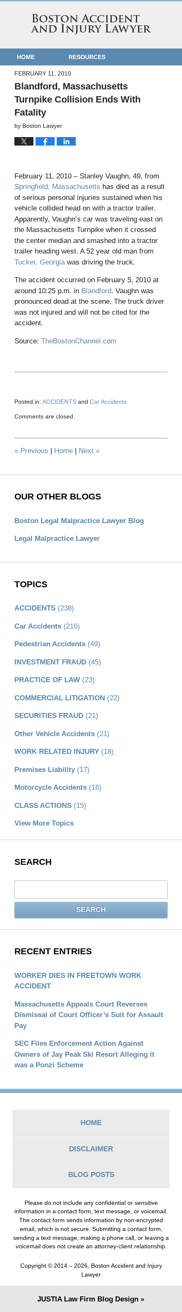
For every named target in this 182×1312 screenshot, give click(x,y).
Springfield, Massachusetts (58, 187)
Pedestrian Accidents (57, 644)
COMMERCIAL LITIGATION (67, 698)
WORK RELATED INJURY (64, 752)
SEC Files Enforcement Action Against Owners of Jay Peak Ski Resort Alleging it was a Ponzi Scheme (84, 1054)
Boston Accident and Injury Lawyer (91, 24)
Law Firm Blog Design (87, 1299)
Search (91, 910)
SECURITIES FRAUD (56, 716)
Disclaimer (91, 1149)
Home (26, 57)
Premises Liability (52, 770)
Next (89, 451)
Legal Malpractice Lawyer (57, 539)
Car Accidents (108, 401)
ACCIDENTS (59, 401)
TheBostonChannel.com (78, 341)
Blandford (96, 291)
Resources (87, 57)
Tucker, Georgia (40, 262)
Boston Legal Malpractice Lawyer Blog (79, 521)
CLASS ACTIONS (50, 806)
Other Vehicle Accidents (62, 734)
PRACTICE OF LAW (54, 680)
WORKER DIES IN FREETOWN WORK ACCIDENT (77, 981)
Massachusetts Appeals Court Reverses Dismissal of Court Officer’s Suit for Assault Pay (88, 1015)
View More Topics (44, 823)
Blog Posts (91, 1175)
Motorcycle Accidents (58, 787)
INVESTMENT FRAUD (57, 662)
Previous (31, 451)
